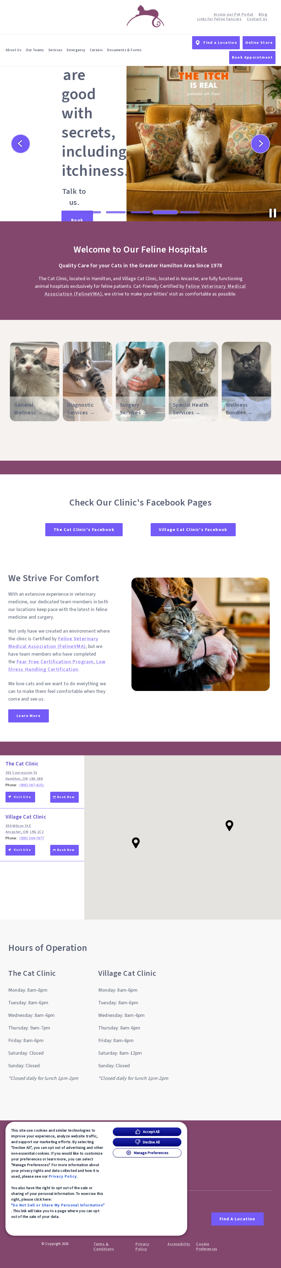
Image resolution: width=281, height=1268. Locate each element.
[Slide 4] (165, 212)
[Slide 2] (116, 212)
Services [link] (55, 50)
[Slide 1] (91, 212)
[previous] (20, 143)
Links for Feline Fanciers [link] (219, 19)
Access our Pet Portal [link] (233, 14)
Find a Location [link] (220, 42)
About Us (13, 50)
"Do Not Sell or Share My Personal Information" (58, 1205)
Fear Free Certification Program (55, 661)
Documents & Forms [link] (124, 50)
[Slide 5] (190, 212)
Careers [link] (96, 50)
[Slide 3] (140, 212)
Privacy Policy (63, 1176)
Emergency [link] (76, 50)
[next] (260, 143)
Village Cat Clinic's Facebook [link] (193, 530)
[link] (145, 16)
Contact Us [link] (257, 19)
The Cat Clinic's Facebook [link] (84, 530)
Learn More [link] (28, 716)
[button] (229, 825)
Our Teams (35, 50)
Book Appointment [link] (252, 57)
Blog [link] (263, 14)
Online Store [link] (259, 42)
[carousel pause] (273, 213)
